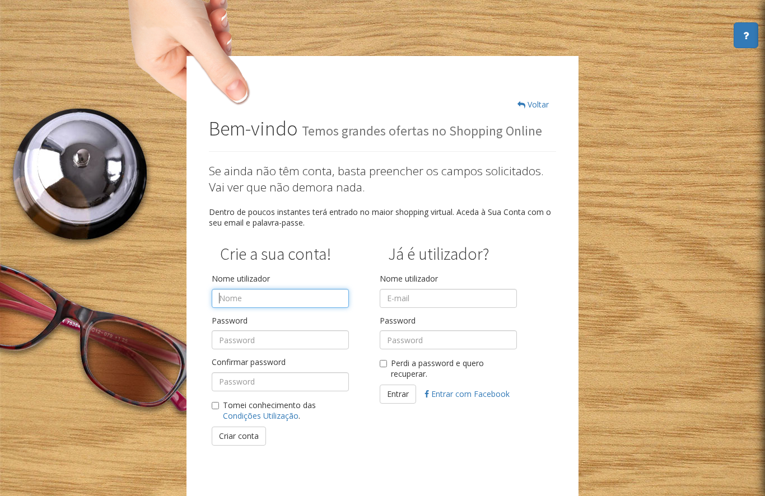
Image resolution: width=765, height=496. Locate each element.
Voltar (537, 104)
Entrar (398, 394)
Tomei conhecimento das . (269, 410)
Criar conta (239, 436)
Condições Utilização (260, 415)
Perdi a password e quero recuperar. (437, 368)
